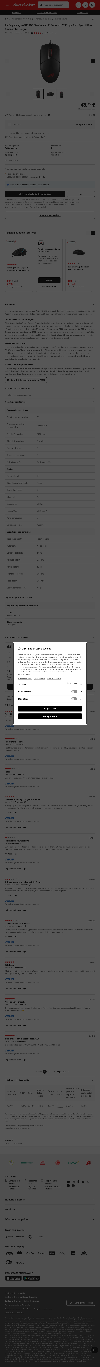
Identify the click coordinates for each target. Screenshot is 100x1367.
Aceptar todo (50, 708)
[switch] (74, 691)
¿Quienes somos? (39, 679)
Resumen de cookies (54, 679)
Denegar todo (50, 716)
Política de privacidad (25, 679)
